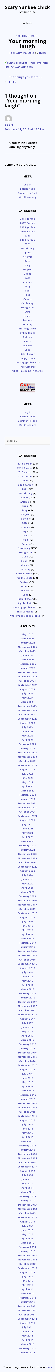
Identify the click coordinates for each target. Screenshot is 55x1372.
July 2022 (27, 773)
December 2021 (27, 803)
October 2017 (27, 1010)
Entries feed (27, 188)
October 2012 (27, 1263)
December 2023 (27, 706)
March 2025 (27, 659)
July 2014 (27, 1175)
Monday (27, 324)
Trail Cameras (27, 366)
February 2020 (27, 896)
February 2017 (27, 1044)
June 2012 (27, 1280)
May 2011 (27, 1335)
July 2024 (27, 693)
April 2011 (27, 1339)
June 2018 (27, 976)
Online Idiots (27, 332)
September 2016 (27, 1065)
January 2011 (27, 1352)
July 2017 (27, 1022)
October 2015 (27, 1111)
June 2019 (27, 925)
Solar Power (27, 353)
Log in (27, 184)
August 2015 (27, 1120)
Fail (27, 290)
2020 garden (27, 239)
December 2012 (27, 1255)
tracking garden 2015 (27, 362)
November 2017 (27, 1006)
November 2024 (27, 676)
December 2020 (27, 853)
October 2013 (27, 1213)
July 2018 (27, 972)
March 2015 (27, 1141)
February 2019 (27, 942)
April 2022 (27, 786)
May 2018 (27, 980)
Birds (27, 260)
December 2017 (27, 1001)
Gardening (27, 303)
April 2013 (27, 1238)
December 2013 (27, 1204)
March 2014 (27, 1191)
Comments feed (27, 193)
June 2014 (27, 1179)
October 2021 (27, 811)
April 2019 (27, 934)
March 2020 (27, 892)
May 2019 (27, 929)
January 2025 (27, 667)
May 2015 (27, 1132)
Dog (27, 286)
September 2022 (27, 765)
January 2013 (27, 1251)
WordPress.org (27, 197)
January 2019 (27, 946)
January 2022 (27, 799)
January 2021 (27, 849)
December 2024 (27, 672)
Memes (27, 320)
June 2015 (27, 1128)
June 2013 (27, 1230)
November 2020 (27, 858)
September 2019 (27, 913)
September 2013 (27, 1217)
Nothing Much (27, 36)
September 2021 (27, 815)
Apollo (27, 252)
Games (27, 299)
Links (12, 82)
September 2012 (27, 1268)
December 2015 (27, 1103)
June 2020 (27, 879)
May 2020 (27, 883)
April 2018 (27, 984)
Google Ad (27, 307)
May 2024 (27, 697)
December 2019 (27, 900)
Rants (27, 341)
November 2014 (27, 1158)
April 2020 (27, 887)
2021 (27, 244)
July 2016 (27, 1073)
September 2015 (27, 1115)
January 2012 (27, 1301)
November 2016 (27, 1056)
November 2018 (27, 955)
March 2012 (27, 1293)
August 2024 (27, 689)
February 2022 (27, 794)
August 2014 (27, 1170)
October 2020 (27, 862)
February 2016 (27, 1094)
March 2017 (27, 1039)
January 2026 (27, 642)
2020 (27, 235)
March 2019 (27, 938)
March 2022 (27, 790)
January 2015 (27, 1149)
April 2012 (27, 1289)
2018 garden (27, 227)
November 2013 (27, 1208)
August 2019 (27, 917)
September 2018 (27, 963)
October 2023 (27, 714)
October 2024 (27, 680)
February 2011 (27, 1348)
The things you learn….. (25, 77)
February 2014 (27, 1196)
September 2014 (27, 1166)
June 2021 (27, 828)
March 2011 (27, 1344)
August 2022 (27, 769)
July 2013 (27, 1225)
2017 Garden (27, 222)
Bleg (27, 265)
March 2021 (27, 841)
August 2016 (27, 1069)
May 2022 (27, 782)
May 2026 (27, 634)
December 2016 (27, 1052)
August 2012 (27, 1272)
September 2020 (27, 866)
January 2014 (27, 1200)
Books (27, 273)
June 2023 (27, 731)
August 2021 (27, 820)
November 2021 (27, 807)
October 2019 (27, 908)
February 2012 (27, 1297)
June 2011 (27, 1331)
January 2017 (27, 1048)
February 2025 (27, 663)
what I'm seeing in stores (27, 370)
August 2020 (27, 870)
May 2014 (27, 1183)
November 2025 (27, 646)
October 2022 (27, 760)
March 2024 (27, 701)
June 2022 (27, 777)
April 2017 (27, 1035)
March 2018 (27, 989)
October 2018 (27, 959)
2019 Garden (27, 231)
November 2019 (27, 904)
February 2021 (27, 845)
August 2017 (27, 1018)
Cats (27, 277)
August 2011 (27, 1323)
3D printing (27, 248)
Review (27, 345)
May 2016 (27, 1082)
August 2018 (27, 968)
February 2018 (27, 993)
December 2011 (27, 1306)
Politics (27, 337)
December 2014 (27, 1153)
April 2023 (27, 739)
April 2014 (27, 1187)
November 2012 (27, 1259)
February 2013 (27, 1246)
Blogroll (27, 269)
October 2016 (27, 1061)
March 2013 (27, 1242)
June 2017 (27, 1027)
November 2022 (27, 756)
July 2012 (27, 1276)
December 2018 (27, 951)
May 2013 (27, 1234)
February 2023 (27, 744)
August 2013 (27, 1221)
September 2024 (27, 684)
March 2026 (27, 638)
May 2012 (27, 1284)
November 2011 (27, 1310)
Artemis (27, 256)
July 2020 (27, 875)
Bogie (9, 124)
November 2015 (27, 1107)
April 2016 (27, 1086)
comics (27, 282)
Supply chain (27, 358)
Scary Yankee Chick (27, 7)
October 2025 (27, 651)
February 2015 (27, 1145)
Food (27, 294)
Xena (49, 1367)
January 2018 (27, 997)
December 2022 (27, 752)
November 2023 (27, 710)
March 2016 (27, 1090)
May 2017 (27, 1031)
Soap (27, 349)
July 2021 (27, 824)
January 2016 (27, 1098)
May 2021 (27, 832)
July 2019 (27, 921)
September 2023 (27, 718)
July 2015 (27, 1124)
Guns (27, 311)
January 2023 (27, 748)
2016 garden (27, 218)
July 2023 (27, 727)
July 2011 (27, 1327)
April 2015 (27, 1137)
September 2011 (27, 1318)
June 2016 (27, 1077)
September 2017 (27, 1014)
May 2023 (27, 735)
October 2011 (27, 1314)
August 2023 (27, 722)
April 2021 (27, 837)
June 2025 (27, 655)
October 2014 (27, 1162)
